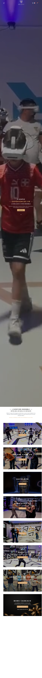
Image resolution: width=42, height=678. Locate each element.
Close (23, 351)
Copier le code (13, 351)
